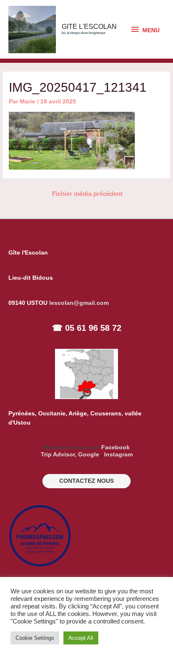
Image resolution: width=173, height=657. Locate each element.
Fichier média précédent (87, 194)
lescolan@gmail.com (79, 303)
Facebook (115, 447)
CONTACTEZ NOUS (86, 481)
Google (88, 454)
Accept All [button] (80, 638)
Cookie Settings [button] (35, 638)
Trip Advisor (58, 454)
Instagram (118, 454)
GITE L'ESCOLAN (89, 26)
